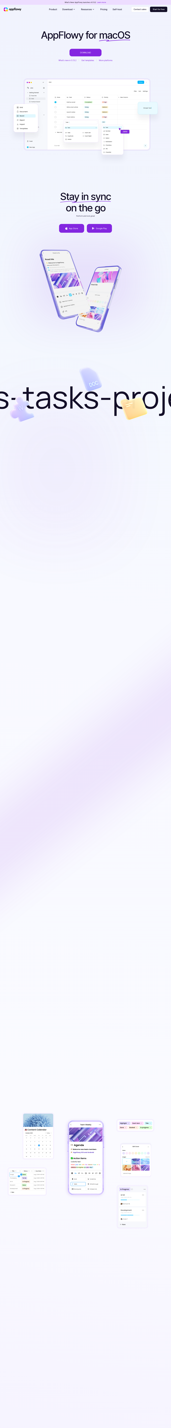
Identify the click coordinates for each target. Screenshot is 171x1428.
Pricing (103, 9)
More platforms (105, 60)
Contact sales (140, 9)
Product (53, 9)
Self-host (117, 9)
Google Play (101, 228)
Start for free (159, 9)
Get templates (87, 60)
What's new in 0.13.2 (67, 60)
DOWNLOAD (85, 52)
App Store (73, 228)
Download (67, 9)
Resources (86, 9)
